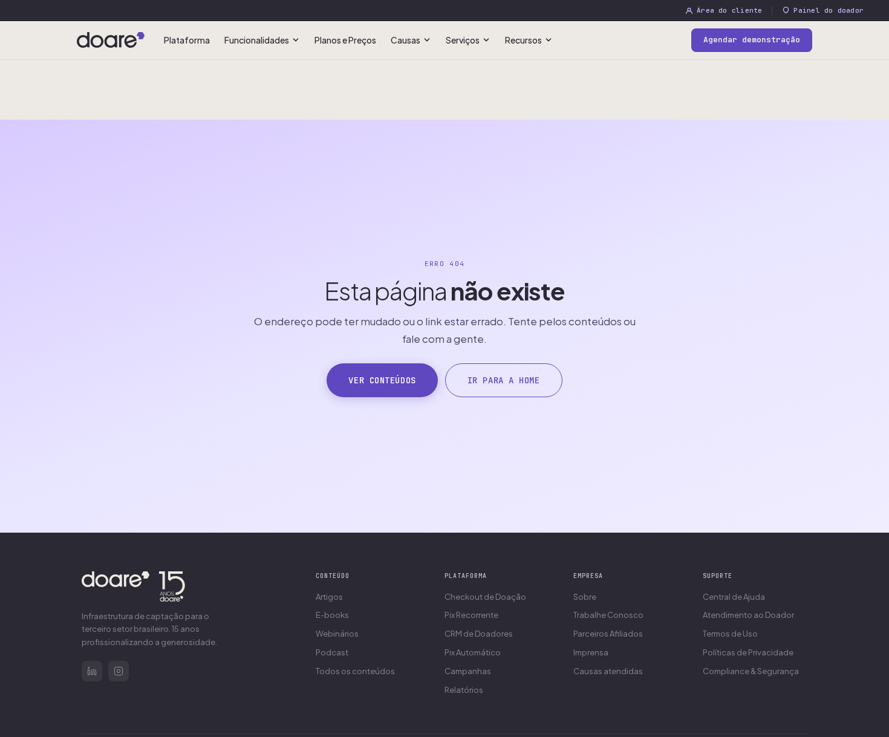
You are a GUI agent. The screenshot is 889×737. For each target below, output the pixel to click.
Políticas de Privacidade (748, 652)
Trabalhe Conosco (608, 615)
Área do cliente (729, 10)
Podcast (332, 652)
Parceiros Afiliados (608, 633)
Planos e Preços (345, 39)
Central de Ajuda (734, 597)
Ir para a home (503, 380)
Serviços (463, 39)
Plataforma (187, 39)
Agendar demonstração (751, 39)
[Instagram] (118, 671)
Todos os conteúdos (355, 671)
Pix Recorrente (471, 615)
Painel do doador (828, 10)
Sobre (584, 597)
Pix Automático (472, 652)
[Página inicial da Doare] (111, 40)
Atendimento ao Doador (748, 615)
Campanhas (467, 671)
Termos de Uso (730, 633)
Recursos (523, 39)
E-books (332, 615)
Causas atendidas (608, 671)
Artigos (329, 597)
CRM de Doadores (478, 633)
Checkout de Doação (485, 597)
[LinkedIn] (92, 671)
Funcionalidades (256, 39)
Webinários (337, 633)
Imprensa (590, 652)
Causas (405, 39)
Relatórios (463, 690)
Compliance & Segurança (751, 671)
